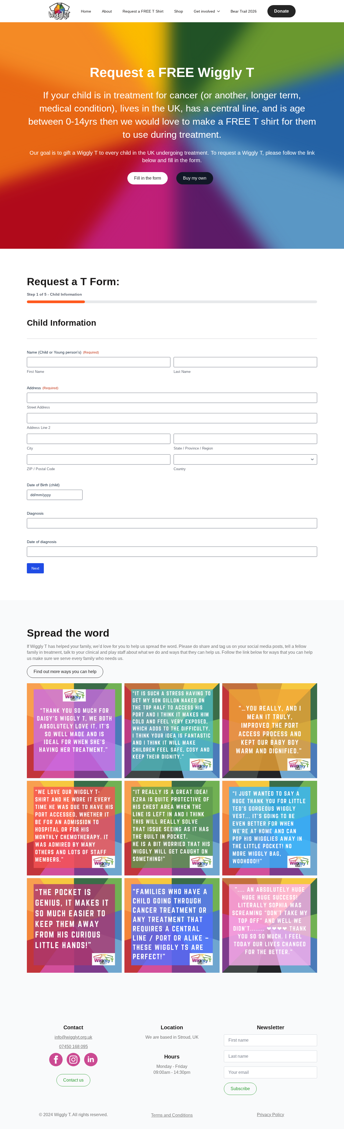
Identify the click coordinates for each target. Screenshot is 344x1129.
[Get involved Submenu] (220, 11)
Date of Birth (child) (43, 485)
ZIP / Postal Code (41, 469)
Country (180, 469)
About (107, 11)
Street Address (38, 407)
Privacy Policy (270, 1114)
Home (86, 11)
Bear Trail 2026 (244, 11)
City (30, 448)
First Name (35, 372)
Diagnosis (35, 513)
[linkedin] (91, 1059)
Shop (178, 11)
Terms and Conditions (172, 1115)
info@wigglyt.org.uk (73, 1037)
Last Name (182, 372)
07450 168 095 (73, 1046)
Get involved (204, 11)
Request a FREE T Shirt (143, 11)
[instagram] (73, 1059)
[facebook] (56, 1059)
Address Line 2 (38, 428)
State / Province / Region (193, 448)
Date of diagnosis (41, 542)
